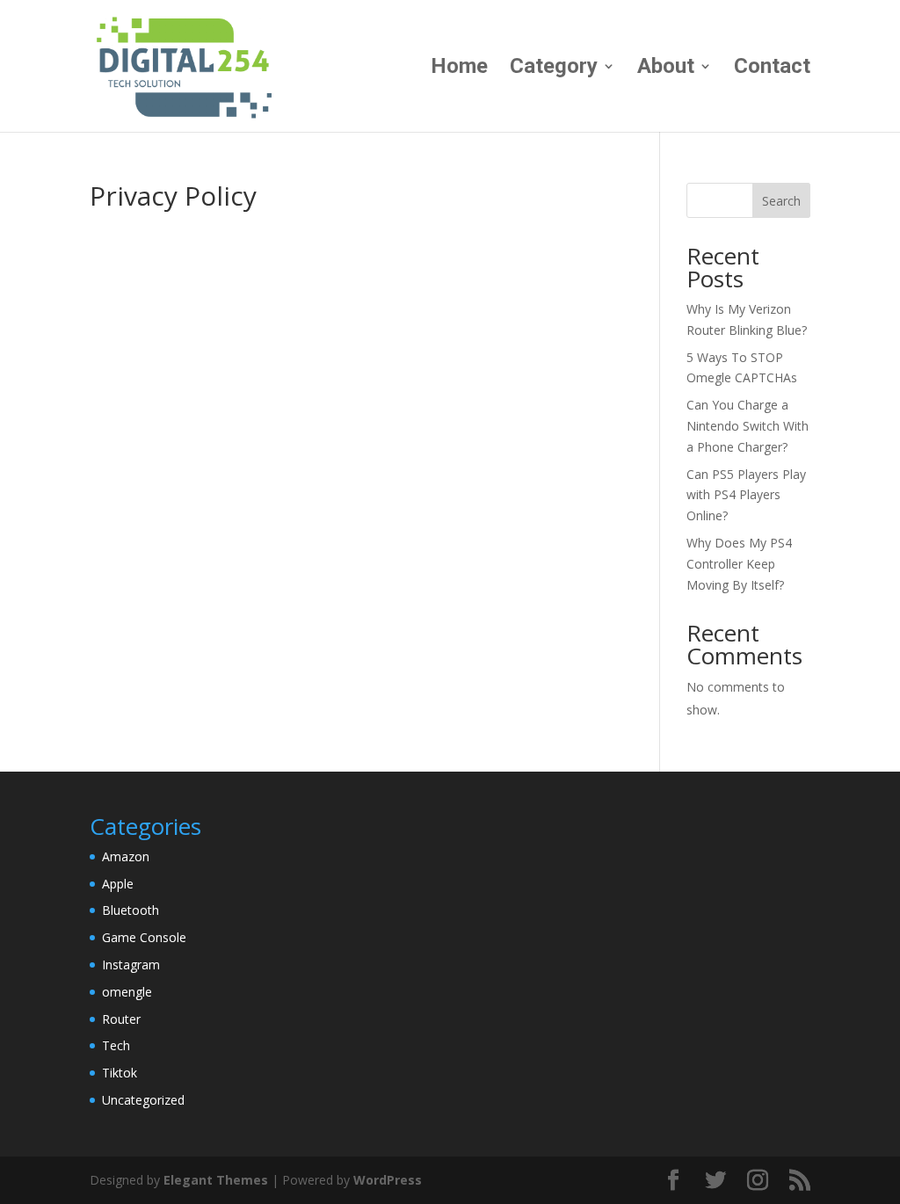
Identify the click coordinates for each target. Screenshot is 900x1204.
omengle (127, 991)
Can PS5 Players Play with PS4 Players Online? (746, 495)
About (665, 69)
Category (554, 69)
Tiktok (119, 1072)
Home (459, 69)
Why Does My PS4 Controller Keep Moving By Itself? (739, 563)
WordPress (387, 1179)
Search (781, 200)
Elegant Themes (215, 1179)
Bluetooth (130, 910)
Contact (772, 69)
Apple (118, 883)
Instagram (131, 964)
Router (121, 1019)
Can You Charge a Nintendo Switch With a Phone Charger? (747, 425)
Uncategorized (143, 1100)
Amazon (125, 856)
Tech (116, 1045)
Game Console (144, 937)
